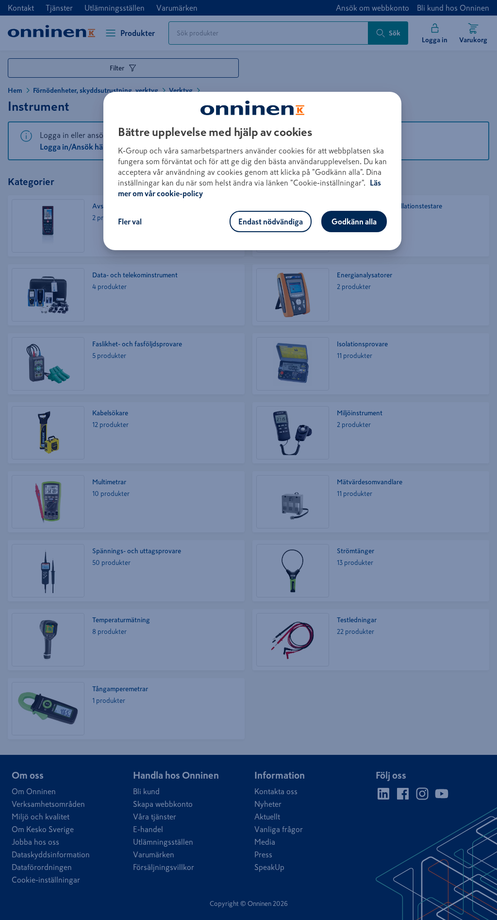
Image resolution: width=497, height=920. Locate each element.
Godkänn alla (354, 221)
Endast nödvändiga (270, 221)
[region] (252, 171)
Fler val (130, 221)
